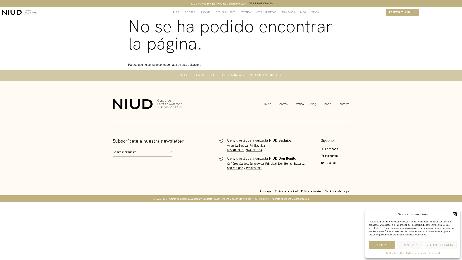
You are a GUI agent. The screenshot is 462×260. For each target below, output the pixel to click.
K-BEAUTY (206, 12)
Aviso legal (434, 253)
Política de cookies (395, 253)
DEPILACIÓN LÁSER (225, 12)
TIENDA (315, 12)
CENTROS (190, 12)
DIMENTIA (264, 199)
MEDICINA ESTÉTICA (266, 12)
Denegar (410, 244)
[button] (455, 214)
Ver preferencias (441, 244)
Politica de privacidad (416, 253)
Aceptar (382, 244)
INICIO (176, 12)
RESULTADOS (288, 12)
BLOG (303, 12)
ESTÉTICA (246, 12)
